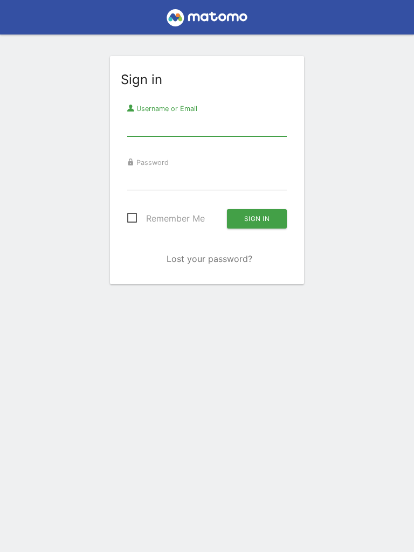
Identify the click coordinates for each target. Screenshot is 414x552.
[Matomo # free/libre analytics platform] (207, 20)
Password (151, 162)
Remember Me (175, 218)
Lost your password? (209, 258)
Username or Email (165, 109)
